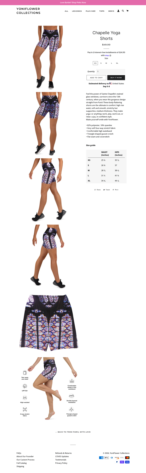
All (66, 11)
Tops (101, 11)
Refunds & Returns (63, 453)
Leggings (77, 11)
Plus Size (91, 11)
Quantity (91, 71)
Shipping (20, 466)
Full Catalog (22, 463)
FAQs (19, 453)
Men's (111, 11)
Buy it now (116, 78)
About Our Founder (25, 456)
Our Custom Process (25, 459)
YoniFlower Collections (29, 11)
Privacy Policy (61, 463)
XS (95, 63)
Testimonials (60, 459)
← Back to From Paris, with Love (73, 432)
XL (117, 63)
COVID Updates (62, 456)
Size (106, 58)
